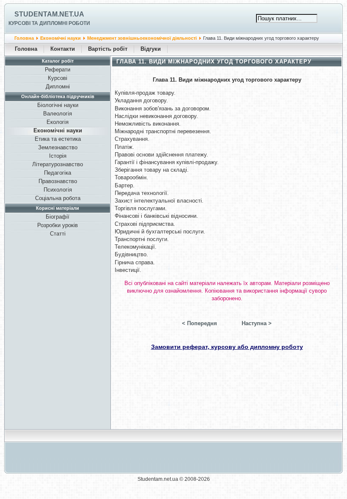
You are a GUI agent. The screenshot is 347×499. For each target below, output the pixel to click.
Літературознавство (57, 164)
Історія (57, 156)
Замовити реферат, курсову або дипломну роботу (227, 346)
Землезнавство (57, 147)
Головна (24, 38)
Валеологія (57, 113)
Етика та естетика (58, 139)
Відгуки (150, 49)
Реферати (57, 69)
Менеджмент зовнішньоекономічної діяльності (142, 38)
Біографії (57, 217)
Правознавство (58, 181)
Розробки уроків (57, 225)
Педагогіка (57, 173)
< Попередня (199, 323)
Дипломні (58, 86)
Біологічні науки (57, 105)
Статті (58, 233)
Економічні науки (60, 38)
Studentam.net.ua (49, 14)
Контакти (62, 49)
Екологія (58, 122)
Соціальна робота (57, 198)
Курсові (57, 78)
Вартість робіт (107, 49)
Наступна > (257, 323)
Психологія (58, 189)
